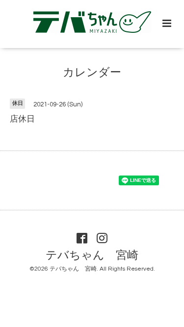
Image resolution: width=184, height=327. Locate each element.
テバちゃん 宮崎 (92, 255)
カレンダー (92, 72)
